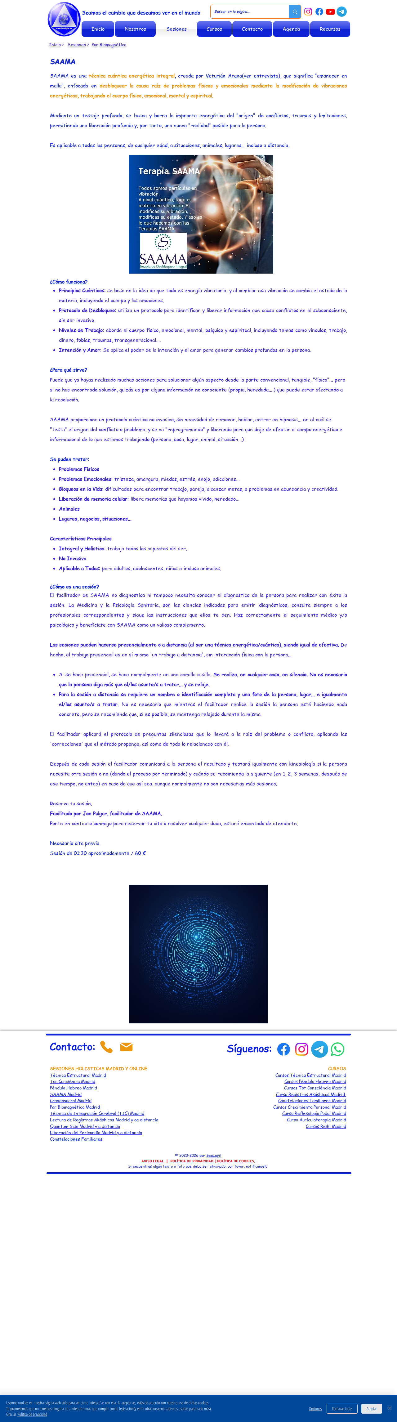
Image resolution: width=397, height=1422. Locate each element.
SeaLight (214, 1155)
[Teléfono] (106, 1047)
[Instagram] (308, 12)
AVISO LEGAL (152, 1161)
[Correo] (126, 1047)
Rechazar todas (342, 1408)
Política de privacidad (32, 1414)
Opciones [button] (315, 1408)
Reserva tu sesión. (71, 803)
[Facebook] (319, 12)
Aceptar (372, 1408)
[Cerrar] (389, 1408)
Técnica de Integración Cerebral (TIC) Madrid (97, 1113)
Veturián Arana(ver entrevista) (243, 75)
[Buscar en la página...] (295, 11)
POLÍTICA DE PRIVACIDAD (191, 1161)
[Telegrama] (342, 12)
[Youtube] (330, 12)
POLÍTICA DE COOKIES (235, 1161)
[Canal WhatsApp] (337, 1049)
